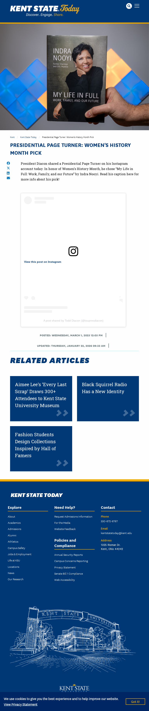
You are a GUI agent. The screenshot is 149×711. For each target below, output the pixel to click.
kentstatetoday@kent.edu (116, 533)
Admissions (14, 529)
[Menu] (136, 6)
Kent (12, 137)
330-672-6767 (109, 521)
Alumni (12, 535)
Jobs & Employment (19, 554)
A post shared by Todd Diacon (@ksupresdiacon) (73, 320)
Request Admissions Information (73, 516)
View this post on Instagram (42, 261)
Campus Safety (16, 548)
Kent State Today (45, 11)
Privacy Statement (65, 567)
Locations (13, 566)
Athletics (13, 541)
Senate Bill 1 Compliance (68, 573)
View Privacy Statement (20, 704)
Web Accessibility (64, 579)
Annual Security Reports (68, 554)
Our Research (15, 579)
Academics (14, 522)
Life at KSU (14, 560)
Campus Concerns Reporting (71, 561)
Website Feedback (65, 529)
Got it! (135, 701)
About (11, 516)
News (11, 573)
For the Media (62, 522)
